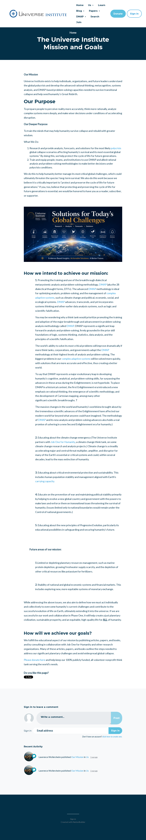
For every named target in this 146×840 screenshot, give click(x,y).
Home (80, 5)
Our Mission (77, 757)
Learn (101, 5)
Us (90, 5)
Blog (79, 10)
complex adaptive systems (76, 358)
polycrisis (116, 148)
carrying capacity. (45, 481)
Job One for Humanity (63, 441)
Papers (93, 10)
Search (95, 16)
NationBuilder (79, 822)
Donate (118, 13)
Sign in (134, 13)
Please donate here (34, 659)
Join (78, 22)
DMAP (80, 16)
